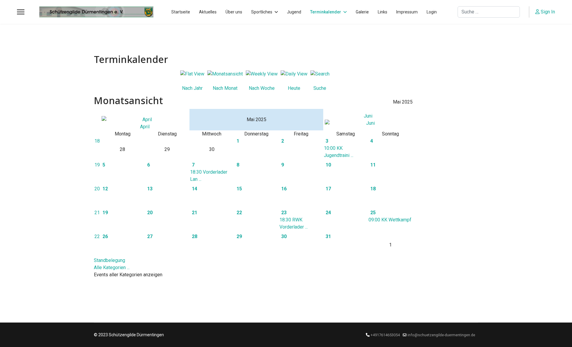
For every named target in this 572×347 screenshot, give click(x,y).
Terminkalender (325, 12)
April (145, 126)
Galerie (362, 12)
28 (194, 236)
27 (150, 236)
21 (97, 212)
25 (373, 212)
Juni (368, 116)
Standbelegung (109, 260)
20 (97, 189)
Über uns (234, 12)
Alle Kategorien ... (112, 267)
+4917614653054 (385, 335)
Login (432, 12)
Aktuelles (208, 12)
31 (328, 236)
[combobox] (489, 12)
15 (239, 189)
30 (284, 236)
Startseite (180, 12)
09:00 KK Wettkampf (390, 220)
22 (239, 212)
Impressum (407, 12)
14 (194, 189)
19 (97, 165)
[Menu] (20, 12)
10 (328, 165)
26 (105, 236)
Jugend (294, 12)
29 (239, 236)
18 (97, 141)
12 (105, 189)
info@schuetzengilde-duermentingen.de (441, 335)
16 (284, 189)
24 (328, 212)
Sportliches (261, 12)
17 (328, 189)
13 (150, 189)
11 (373, 165)
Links (382, 12)
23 (284, 212)
